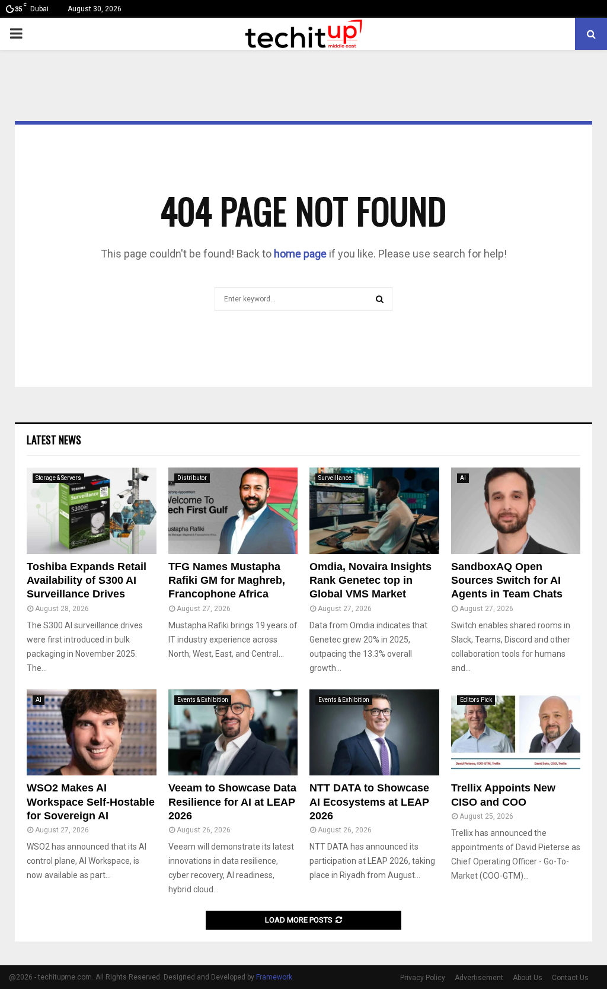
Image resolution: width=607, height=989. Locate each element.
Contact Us (570, 978)
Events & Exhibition (202, 700)
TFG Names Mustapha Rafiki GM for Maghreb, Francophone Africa (226, 580)
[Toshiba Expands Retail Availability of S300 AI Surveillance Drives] (91, 511)
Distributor (192, 478)
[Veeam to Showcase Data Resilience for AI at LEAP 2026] (233, 732)
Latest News (54, 439)
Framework (274, 977)
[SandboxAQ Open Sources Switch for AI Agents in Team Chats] (516, 511)
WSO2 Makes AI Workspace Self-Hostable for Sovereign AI (91, 802)
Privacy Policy (422, 978)
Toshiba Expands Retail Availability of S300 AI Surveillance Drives (86, 580)
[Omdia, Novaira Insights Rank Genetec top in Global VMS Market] (374, 511)
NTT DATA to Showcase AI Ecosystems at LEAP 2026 (369, 802)
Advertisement (479, 978)
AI (463, 478)
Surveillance (335, 478)
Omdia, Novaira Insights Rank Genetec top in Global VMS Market (370, 580)
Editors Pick (476, 700)
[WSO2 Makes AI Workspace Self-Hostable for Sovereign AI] (91, 732)
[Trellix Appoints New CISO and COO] (516, 732)
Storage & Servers (58, 478)
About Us (527, 978)
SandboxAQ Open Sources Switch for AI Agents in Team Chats (507, 580)
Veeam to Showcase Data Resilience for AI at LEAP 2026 (232, 802)
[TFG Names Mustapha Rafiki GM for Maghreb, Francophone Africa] (233, 511)
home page (300, 253)
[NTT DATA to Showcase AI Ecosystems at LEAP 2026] (374, 732)
